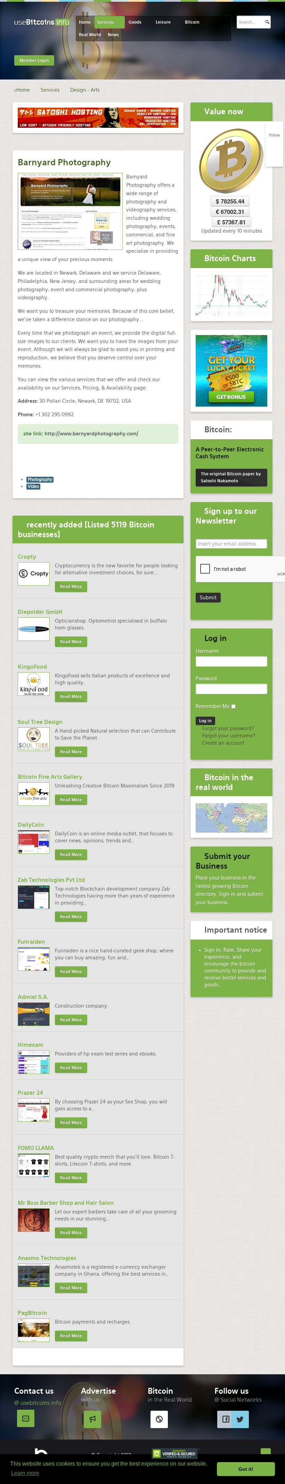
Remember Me (213, 706)
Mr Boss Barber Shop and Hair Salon (66, 1203)
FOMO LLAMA (36, 1148)
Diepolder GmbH (40, 612)
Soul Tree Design (40, 722)
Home (85, 22)
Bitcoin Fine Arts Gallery (50, 777)
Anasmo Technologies (47, 1258)
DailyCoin (31, 825)
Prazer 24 (30, 1093)
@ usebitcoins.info (37, 1403)
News (113, 34)
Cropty (27, 556)
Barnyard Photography (64, 162)
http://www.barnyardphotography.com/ (91, 433)
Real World (90, 34)
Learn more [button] (25, 1473)
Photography (40, 479)
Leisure (163, 22)
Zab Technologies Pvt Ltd (51, 880)
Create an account (222, 743)
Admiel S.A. (33, 997)
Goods (135, 22)
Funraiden (31, 942)
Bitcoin (192, 22)
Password (206, 678)
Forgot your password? (227, 728)
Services (105, 22)
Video (33, 486)
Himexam (30, 1045)
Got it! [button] (245, 1469)
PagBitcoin (32, 1313)
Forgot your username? (228, 736)
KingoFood (32, 667)
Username (207, 651)
